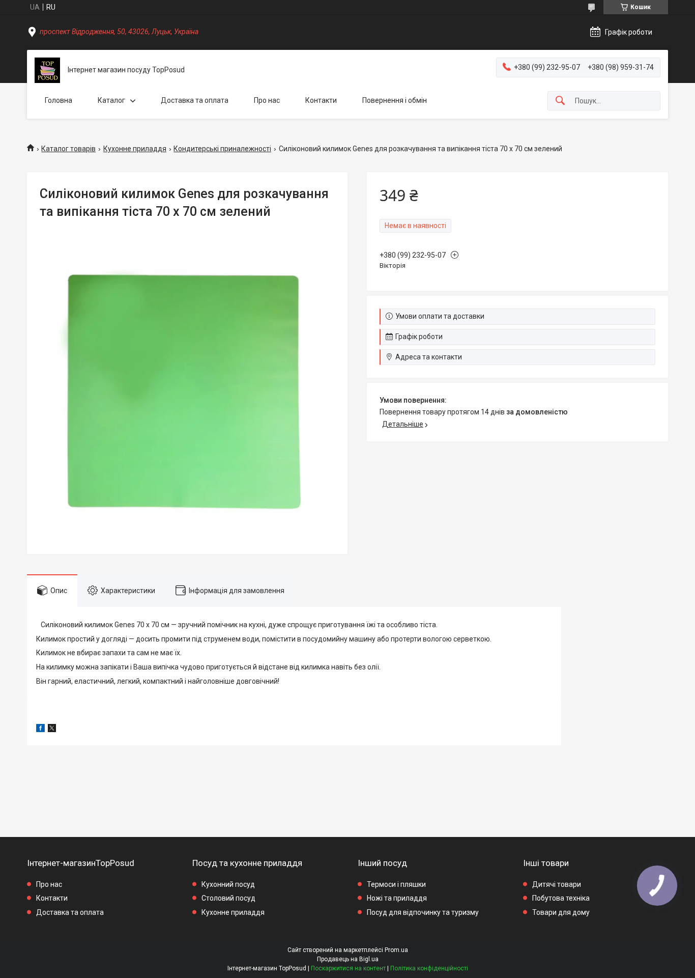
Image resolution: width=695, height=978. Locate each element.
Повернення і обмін (394, 100)
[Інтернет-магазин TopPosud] (47, 70)
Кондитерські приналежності (222, 149)
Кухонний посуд (228, 884)
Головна (58, 100)
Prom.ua (396, 950)
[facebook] (40, 729)
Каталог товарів (68, 149)
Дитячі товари (556, 884)
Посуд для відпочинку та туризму (423, 912)
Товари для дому (561, 912)
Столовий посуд (228, 898)
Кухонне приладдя (134, 149)
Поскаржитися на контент (348, 968)
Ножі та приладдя (397, 898)
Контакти (321, 100)
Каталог (111, 100)
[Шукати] (560, 101)
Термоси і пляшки (396, 884)
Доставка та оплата (194, 100)
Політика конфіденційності (429, 968)
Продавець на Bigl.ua (348, 959)
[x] (52, 729)
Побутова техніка (561, 898)
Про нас (267, 100)
